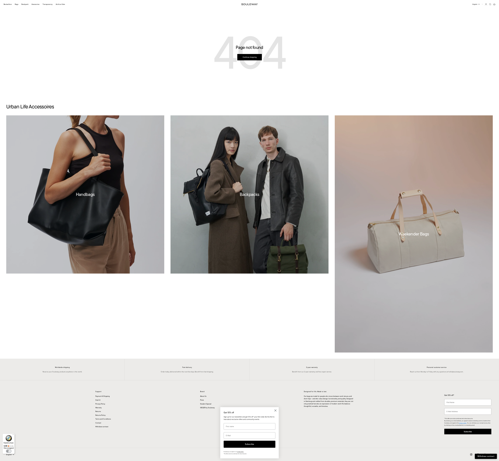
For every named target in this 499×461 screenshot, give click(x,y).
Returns (98, 411)
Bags (16, 4)
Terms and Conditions (103, 419)
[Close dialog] (275, 410)
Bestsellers (8, 4)
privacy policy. (240, 451)
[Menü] (13, 435)
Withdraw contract (101, 426)
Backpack (24, 4)
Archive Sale (60, 4)
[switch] (8, 451)
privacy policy (463, 423)
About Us (203, 396)
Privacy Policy (100, 404)
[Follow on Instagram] (471, 454)
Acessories (36, 4)
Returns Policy (100, 415)
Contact (98, 423)
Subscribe (468, 431)
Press (202, 400)
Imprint (97, 400)
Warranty (98, 407)
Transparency (48, 4)
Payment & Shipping (102, 396)
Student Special (205, 404)
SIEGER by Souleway (207, 407)
